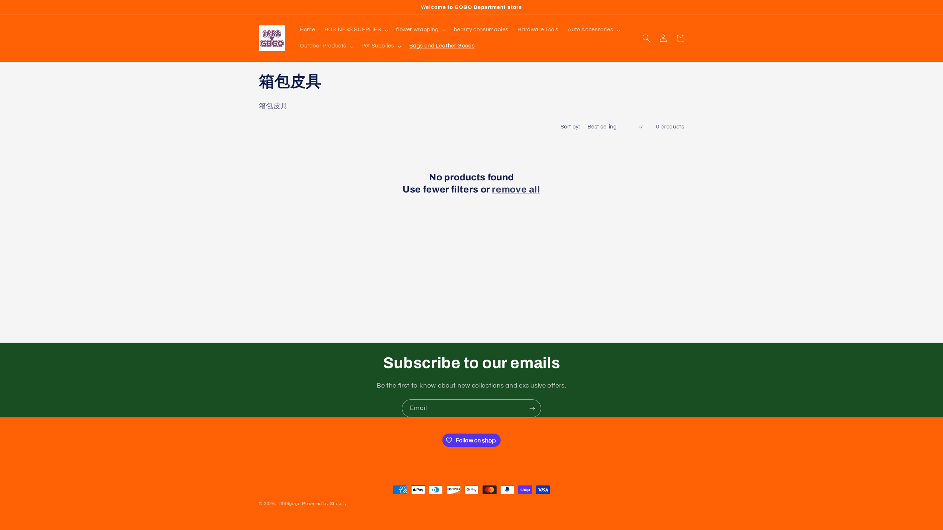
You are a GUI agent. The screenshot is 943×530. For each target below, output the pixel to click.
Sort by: (570, 127)
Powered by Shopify (324, 504)
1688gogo (289, 504)
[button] (356, 30)
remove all (516, 189)
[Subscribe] (532, 408)
